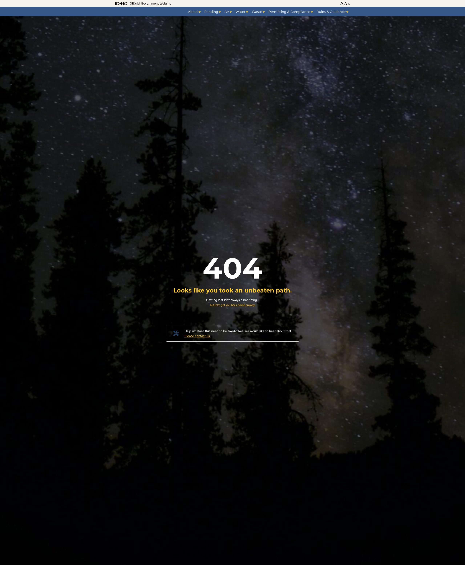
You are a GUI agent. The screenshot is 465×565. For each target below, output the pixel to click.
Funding (211, 12)
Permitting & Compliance (289, 12)
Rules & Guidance (331, 12)
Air (227, 12)
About (193, 12)
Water (240, 12)
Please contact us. (198, 336)
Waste (257, 12)
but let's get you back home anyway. (232, 305)
